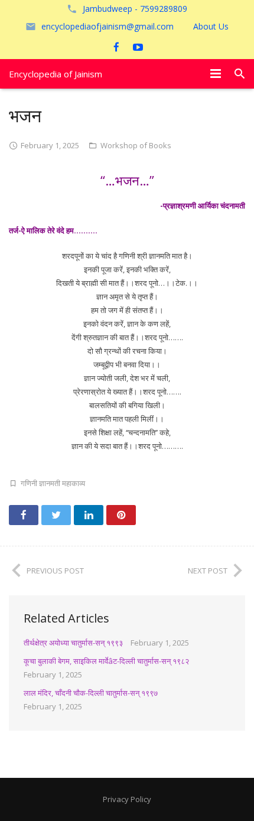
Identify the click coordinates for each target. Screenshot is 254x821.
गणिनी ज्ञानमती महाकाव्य (53, 483)
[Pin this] (121, 515)
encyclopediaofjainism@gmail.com (107, 26)
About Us (211, 26)
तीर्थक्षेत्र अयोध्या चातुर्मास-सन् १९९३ (73, 642)
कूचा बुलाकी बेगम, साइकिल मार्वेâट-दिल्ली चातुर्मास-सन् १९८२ (106, 661)
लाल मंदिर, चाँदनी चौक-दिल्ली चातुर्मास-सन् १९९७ (91, 693)
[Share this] (23, 515)
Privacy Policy (127, 799)
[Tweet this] (56, 515)
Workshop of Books (135, 145)
